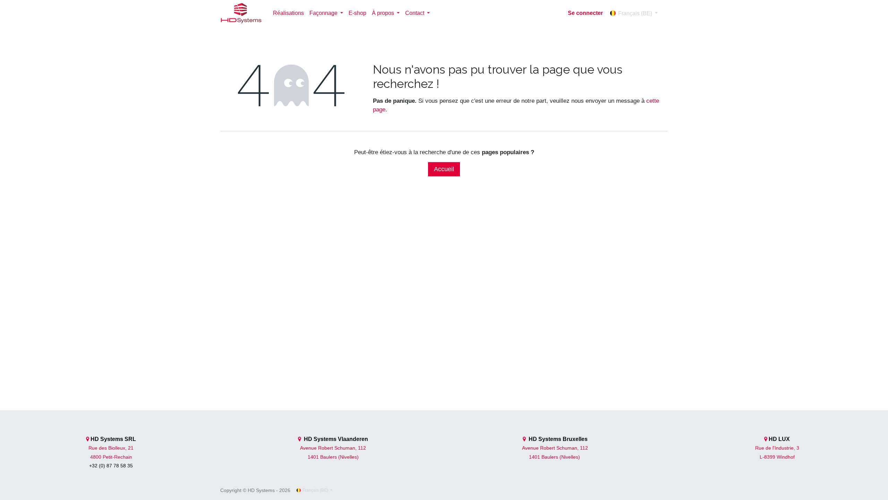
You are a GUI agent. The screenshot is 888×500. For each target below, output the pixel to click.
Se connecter (585, 13)
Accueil (444, 169)
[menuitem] (288, 13)
